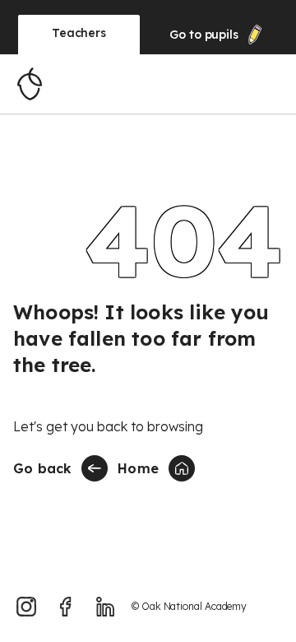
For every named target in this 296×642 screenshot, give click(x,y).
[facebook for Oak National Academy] (66, 606)
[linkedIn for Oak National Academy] (105, 606)
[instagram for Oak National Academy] (26, 606)
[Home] (29, 84)
